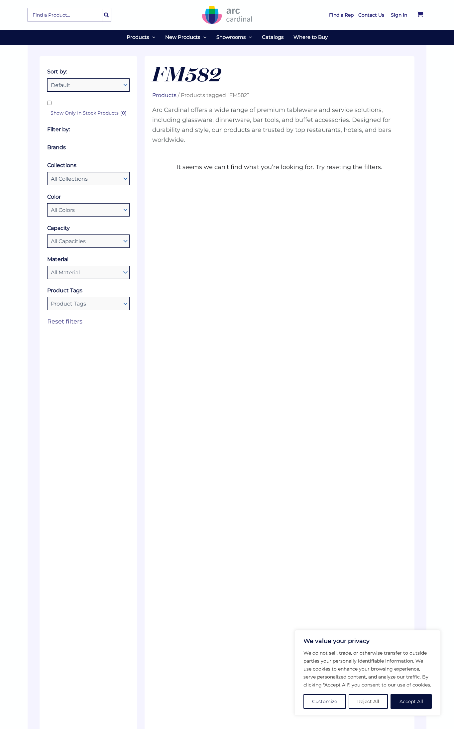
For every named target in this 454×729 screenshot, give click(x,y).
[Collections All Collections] (88, 178)
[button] (152, 37)
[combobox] (69, 15)
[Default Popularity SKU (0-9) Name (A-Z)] (88, 85)
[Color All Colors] (88, 210)
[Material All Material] (88, 272)
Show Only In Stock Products (89, 113)
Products (164, 95)
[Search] (107, 15)
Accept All (411, 701)
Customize (324, 701)
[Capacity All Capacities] (88, 241)
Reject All (368, 701)
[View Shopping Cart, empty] (420, 15)
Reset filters (64, 321)
